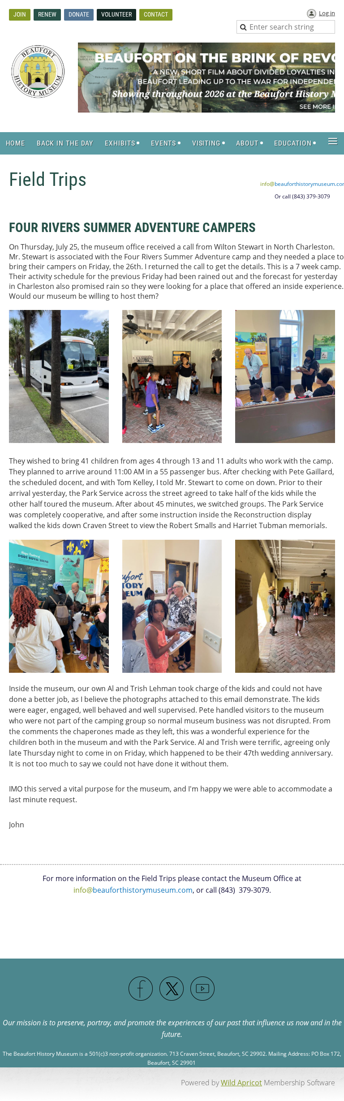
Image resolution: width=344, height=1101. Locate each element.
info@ (133, 890)
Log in (327, 13)
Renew (47, 14)
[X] (172, 989)
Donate (79, 14)
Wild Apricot (241, 1083)
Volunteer (116, 14)
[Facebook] (141, 989)
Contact (156, 14)
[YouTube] (202, 989)
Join (19, 14)
